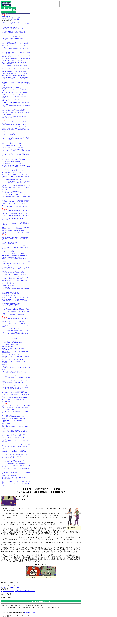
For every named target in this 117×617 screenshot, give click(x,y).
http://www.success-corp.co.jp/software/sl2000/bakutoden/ (18, 591)
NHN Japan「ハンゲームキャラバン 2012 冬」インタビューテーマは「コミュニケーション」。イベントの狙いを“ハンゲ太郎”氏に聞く (15, 223)
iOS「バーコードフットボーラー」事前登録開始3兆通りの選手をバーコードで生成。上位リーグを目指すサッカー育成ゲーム (15, 361)
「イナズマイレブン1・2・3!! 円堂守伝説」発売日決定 (14, 274)
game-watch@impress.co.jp (32, 612)
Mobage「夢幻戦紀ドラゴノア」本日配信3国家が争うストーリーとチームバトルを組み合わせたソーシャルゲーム (15, 89)
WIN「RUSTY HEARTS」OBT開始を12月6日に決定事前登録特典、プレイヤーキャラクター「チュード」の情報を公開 (16, 232)
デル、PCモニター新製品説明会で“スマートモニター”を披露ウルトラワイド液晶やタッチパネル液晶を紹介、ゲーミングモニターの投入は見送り (16, 138)
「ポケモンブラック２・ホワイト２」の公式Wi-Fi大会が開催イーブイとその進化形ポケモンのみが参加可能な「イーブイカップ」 (16, 79)
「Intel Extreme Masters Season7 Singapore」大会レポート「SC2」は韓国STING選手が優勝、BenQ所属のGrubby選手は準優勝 (15, 325)
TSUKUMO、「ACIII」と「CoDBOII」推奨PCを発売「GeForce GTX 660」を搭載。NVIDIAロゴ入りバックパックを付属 (15, 420)
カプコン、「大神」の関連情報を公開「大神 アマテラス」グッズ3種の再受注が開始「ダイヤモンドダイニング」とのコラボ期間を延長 (13, 193)
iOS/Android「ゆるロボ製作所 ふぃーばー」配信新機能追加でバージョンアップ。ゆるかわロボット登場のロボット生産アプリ (16, 356)
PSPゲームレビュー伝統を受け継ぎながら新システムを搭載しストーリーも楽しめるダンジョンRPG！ (11, 18)
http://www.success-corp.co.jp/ (10, 587)
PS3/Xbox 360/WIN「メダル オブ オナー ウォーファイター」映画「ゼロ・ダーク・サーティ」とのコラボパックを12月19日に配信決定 (16, 84)
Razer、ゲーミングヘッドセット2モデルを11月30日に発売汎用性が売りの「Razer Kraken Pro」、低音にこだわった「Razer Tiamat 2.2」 (15, 238)
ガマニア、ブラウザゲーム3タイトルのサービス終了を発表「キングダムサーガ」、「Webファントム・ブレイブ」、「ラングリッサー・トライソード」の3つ (16, 282)
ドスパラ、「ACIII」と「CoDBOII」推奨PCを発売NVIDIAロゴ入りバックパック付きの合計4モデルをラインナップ (16, 154)
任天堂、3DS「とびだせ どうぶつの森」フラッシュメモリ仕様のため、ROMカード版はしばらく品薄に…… (15, 24)
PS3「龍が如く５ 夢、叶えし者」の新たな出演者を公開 (14, 454)
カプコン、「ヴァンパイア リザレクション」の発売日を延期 (15, 385)
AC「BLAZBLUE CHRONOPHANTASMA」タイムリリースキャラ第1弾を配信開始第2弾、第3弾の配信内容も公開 (11, 304)
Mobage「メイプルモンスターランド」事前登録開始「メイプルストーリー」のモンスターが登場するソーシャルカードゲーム (16, 465)
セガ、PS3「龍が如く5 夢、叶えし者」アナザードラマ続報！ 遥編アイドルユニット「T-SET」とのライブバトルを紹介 (14, 244)
